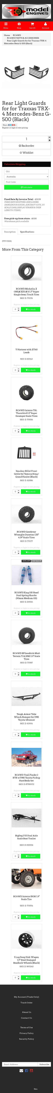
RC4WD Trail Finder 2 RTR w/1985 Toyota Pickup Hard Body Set (26, 778)
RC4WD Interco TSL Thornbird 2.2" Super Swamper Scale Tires (26, 413)
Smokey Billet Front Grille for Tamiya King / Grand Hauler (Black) (26, 474)
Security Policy (26, 1039)
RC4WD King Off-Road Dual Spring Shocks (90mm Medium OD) (26, 595)
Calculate (27, 187)
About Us (26, 1012)
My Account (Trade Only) (26, 997)
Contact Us (26, 1018)
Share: (5, 125)
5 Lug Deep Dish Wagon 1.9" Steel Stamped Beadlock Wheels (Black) (26, 960)
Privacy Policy (27, 1033)
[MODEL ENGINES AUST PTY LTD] (26, 10)
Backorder (27, 145)
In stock (31, 309)
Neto (35, 1089)
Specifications (27, 232)
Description (10, 232)
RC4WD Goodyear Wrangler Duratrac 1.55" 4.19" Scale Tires (26, 535)
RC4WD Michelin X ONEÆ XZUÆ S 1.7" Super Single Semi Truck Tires (26, 292)
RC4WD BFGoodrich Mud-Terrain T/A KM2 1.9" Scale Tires (26, 656)
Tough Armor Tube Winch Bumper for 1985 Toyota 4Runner (26, 717)
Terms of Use (26, 1027)
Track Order (26, 1003)
